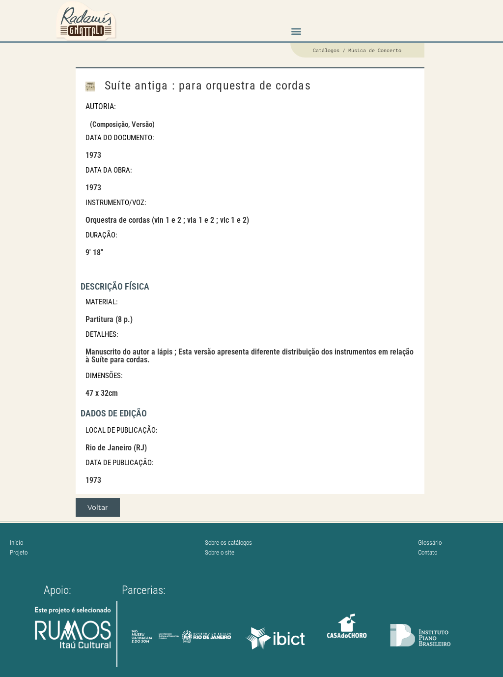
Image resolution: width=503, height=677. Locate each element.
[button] (296, 31)
